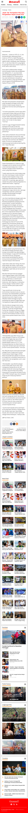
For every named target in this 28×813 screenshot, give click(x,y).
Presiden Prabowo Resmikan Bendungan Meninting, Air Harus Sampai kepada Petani (20, 572)
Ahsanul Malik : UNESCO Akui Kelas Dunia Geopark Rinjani (14, 794)
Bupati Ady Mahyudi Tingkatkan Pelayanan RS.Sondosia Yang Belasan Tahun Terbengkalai (7, 448)
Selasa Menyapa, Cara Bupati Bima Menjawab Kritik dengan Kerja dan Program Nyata (19, 448)
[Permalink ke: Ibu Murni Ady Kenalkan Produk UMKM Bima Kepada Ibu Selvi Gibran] (7, 567)
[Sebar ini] (16, 17)
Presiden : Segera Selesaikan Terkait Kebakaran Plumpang (17, 667)
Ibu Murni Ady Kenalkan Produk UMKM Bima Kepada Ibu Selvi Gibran (7, 572)
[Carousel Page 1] (10, 699)
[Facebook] (11, 424)
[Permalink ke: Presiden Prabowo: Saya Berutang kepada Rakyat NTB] (20, 579)
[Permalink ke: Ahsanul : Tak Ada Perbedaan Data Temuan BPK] (20, 544)
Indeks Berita (4, 810)
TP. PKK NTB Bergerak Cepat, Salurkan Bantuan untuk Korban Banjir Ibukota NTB (7, 430)
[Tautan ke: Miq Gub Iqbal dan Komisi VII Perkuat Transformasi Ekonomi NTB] (14, 768)
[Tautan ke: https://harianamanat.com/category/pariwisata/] (25, 758)
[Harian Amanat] (14, 1)
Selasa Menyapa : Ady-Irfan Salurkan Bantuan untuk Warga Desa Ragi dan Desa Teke (7, 459)
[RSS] (17, 424)
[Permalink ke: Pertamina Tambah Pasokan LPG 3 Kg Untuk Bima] (20, 520)
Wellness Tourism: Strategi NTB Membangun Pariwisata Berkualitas (13, 782)
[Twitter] (14, 424)
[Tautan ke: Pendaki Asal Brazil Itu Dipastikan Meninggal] (14, 637)
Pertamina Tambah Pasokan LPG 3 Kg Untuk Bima (19, 525)
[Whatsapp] (24, 17)
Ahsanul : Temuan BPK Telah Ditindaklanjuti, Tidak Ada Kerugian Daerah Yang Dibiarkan (7, 560)
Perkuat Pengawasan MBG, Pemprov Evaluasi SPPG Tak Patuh (7, 537)
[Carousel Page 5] (17, 699)
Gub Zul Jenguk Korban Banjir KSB (17, 675)
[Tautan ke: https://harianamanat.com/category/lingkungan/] (25, 705)
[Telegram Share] (22, 17)
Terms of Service (20, 809)
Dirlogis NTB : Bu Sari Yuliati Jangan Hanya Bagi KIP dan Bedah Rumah (20, 620)
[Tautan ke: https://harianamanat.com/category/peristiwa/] (25, 628)
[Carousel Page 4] (16, 699)
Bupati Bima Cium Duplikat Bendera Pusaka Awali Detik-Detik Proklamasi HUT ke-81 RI (20, 459)
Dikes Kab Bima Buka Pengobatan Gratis (15, 653)
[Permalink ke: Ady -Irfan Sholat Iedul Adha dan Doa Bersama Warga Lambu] (20, 603)
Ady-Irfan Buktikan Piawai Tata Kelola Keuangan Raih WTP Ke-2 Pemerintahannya (7, 620)
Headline (7, 17)
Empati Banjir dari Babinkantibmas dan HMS (16, 660)
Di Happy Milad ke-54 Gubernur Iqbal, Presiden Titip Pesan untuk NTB (20, 560)
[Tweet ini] (19, 17)
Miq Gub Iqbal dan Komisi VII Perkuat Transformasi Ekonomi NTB (7, 471)
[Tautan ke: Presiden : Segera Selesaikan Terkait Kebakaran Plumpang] (5, 669)
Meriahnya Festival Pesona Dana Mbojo (21, 429)
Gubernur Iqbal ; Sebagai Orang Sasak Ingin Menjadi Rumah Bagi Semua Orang (12, 695)
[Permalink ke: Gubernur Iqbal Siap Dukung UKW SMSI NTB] (7, 544)
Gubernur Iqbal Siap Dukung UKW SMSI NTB (7, 549)
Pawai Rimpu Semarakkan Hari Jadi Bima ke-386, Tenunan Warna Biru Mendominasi (20, 596)
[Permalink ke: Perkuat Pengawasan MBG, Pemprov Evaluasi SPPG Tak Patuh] (7, 532)
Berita (3, 17)
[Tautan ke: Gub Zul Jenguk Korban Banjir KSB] (5, 676)
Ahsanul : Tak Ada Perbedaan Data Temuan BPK (19, 549)
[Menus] (2, 1)
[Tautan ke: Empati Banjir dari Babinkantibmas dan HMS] (5, 662)
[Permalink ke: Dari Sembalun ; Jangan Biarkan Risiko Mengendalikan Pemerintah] (20, 466)
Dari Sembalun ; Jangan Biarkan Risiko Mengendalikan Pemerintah (20, 471)
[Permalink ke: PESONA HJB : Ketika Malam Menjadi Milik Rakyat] (7, 591)
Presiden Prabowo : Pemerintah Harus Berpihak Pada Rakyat (7, 584)
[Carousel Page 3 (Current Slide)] (14, 699)
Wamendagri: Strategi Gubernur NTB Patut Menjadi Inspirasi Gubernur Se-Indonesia (20, 537)
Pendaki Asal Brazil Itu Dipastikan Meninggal (12, 646)
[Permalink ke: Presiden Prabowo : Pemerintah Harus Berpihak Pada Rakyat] (7, 579)
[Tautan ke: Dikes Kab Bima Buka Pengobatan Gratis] (5, 654)
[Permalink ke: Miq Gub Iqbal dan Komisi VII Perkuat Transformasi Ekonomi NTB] (7, 466)
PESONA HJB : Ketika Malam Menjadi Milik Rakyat (7, 596)
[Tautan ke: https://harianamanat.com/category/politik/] (25, 684)
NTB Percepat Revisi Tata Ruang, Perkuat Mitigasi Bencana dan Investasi (7, 525)
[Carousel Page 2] (12, 699)
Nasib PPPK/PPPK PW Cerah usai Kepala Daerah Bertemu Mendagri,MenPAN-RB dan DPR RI (7, 608)
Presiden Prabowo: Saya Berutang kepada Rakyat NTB (20, 584)
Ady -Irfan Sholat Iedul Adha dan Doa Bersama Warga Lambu (19, 608)
